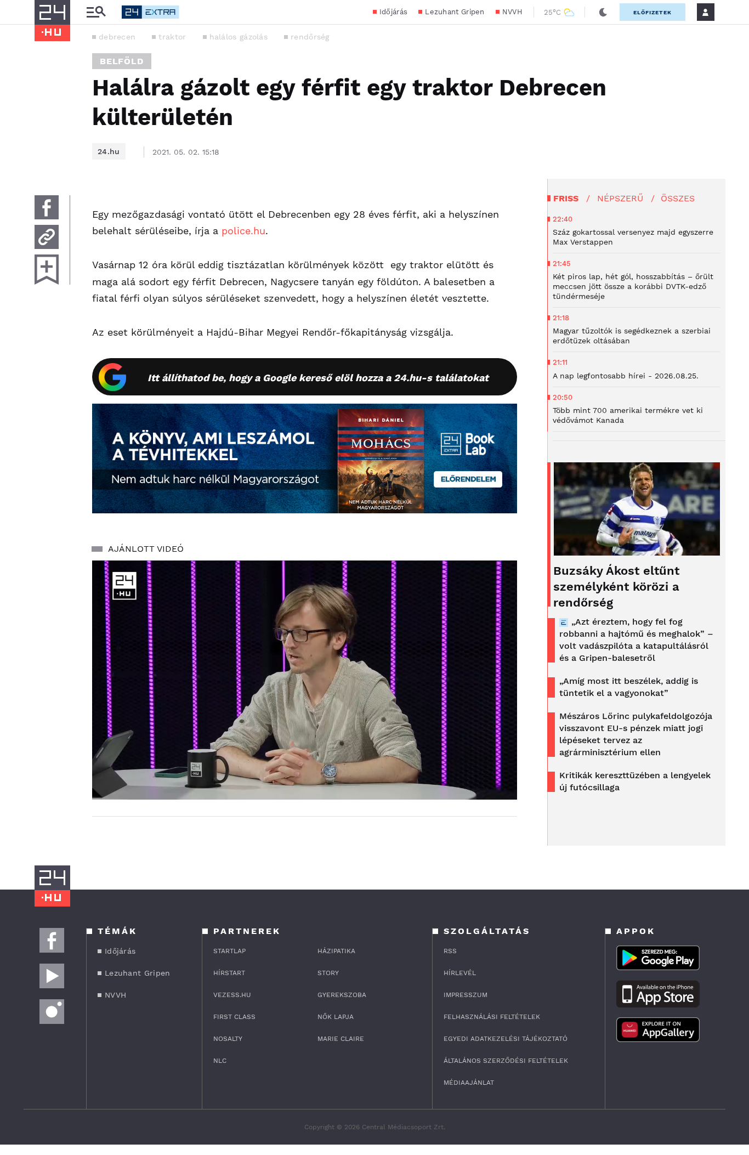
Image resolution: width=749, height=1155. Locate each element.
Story (328, 973)
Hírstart (229, 973)
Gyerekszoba (341, 995)
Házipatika (336, 951)
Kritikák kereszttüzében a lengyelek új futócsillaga (635, 781)
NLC (219, 1061)
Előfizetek (652, 12)
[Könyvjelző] (47, 269)
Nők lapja (335, 1017)
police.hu (243, 230)
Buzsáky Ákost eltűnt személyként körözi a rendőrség (616, 586)
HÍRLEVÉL (460, 973)
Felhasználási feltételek (492, 1017)
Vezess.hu (232, 995)
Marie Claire (340, 1039)
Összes (678, 198)
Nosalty (227, 1039)
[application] (304, 680)
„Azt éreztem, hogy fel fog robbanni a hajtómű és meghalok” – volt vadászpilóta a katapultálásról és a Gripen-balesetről (636, 639)
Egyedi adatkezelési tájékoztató (506, 1039)
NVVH (512, 12)
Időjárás (393, 12)
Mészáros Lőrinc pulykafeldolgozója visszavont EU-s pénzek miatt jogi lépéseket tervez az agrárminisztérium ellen (635, 734)
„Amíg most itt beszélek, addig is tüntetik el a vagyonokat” (628, 687)
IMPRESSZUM (465, 995)
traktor (172, 36)
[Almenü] (96, 12)
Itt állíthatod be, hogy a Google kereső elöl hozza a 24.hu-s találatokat (318, 377)
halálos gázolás (238, 36)
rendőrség (310, 36)
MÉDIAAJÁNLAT (469, 1082)
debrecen (117, 36)
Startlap (229, 951)
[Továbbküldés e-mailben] (47, 237)
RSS (450, 951)
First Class (234, 1017)
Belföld (122, 61)
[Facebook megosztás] (47, 207)
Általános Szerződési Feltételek (506, 1061)
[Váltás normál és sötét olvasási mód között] (603, 12)
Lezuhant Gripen (455, 12)
